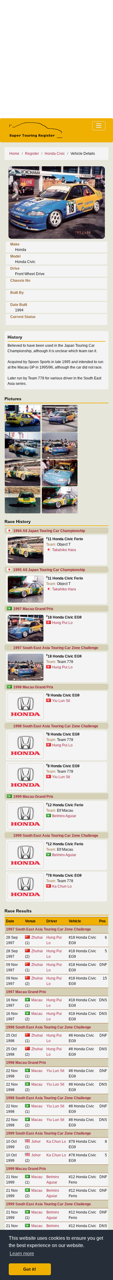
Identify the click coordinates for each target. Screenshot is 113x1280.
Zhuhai (37, 937)
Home (14, 153)
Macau (36, 1000)
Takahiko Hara (64, 550)
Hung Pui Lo (62, 623)
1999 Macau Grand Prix (33, 796)
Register (32, 153)
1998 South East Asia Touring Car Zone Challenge (55, 726)
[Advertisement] (56, 59)
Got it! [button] (29, 1269)
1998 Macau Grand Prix (33, 687)
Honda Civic (55, 153)
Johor (36, 1141)
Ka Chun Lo (62, 886)
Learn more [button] (22, 1253)
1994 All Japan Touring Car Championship (49, 531)
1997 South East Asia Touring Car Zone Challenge (55, 648)
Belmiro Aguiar (64, 816)
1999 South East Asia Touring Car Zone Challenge (55, 835)
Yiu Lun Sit (61, 701)
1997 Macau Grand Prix (33, 609)
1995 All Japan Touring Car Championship (49, 570)
